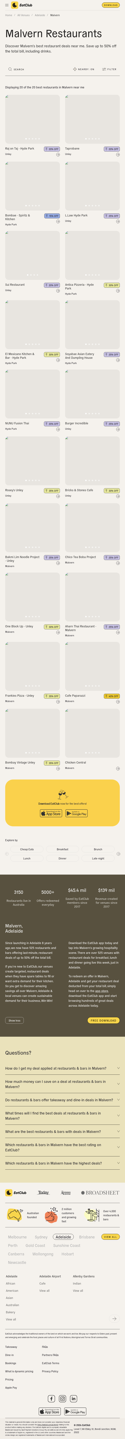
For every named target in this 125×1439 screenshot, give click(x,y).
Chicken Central (75, 762)
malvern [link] (55, 15)
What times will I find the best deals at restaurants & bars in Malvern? (53, 1115)
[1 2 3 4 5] (32, 119)
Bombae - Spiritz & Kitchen (17, 217)
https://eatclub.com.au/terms (47, 1425)
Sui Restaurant (15, 284)
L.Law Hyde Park (76, 215)
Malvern (9, 566)
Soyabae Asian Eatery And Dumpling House (79, 355)
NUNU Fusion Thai (17, 423)
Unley (8, 154)
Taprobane (72, 148)
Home (8, 15)
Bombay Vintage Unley (20, 762)
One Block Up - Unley (19, 626)
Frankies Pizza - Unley (19, 695)
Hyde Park (11, 224)
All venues (23, 15)
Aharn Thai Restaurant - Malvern (80, 628)
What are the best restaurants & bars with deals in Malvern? (53, 1131)
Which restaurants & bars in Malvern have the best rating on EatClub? (53, 1147)
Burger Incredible (76, 423)
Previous (6, 853)
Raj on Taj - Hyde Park (19, 148)
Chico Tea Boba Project (80, 557)
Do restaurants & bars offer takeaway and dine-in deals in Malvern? (59, 1099)
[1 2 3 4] (32, 255)
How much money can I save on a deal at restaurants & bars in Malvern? (55, 1084)
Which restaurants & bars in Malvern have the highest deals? (53, 1163)
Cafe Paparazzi (75, 695)
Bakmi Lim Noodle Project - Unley (22, 558)
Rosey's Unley (14, 490)
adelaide (40, 15)
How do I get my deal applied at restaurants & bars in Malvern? (55, 1068)
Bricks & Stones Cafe (79, 490)
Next (118, 853)
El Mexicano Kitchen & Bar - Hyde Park (19, 355)
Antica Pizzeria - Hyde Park (79, 286)
